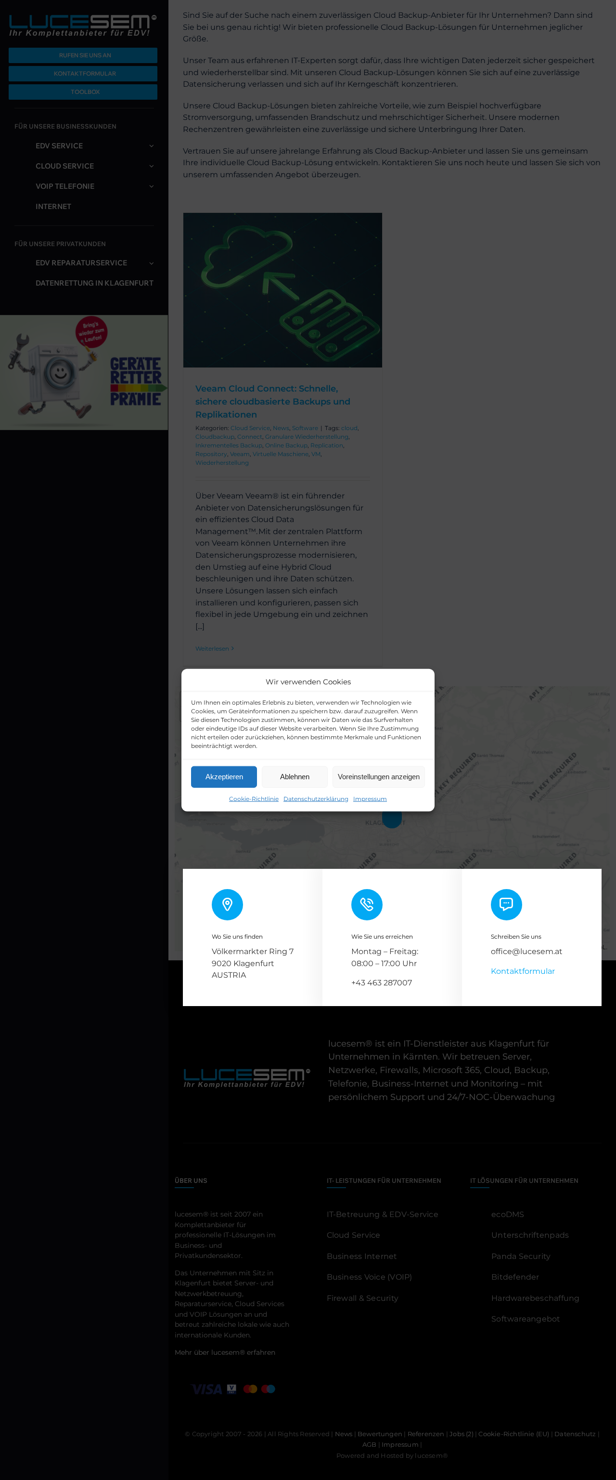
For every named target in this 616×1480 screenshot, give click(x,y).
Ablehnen (294, 777)
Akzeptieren (224, 777)
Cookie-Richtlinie (254, 798)
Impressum (370, 798)
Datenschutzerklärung (315, 798)
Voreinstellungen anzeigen (379, 777)
